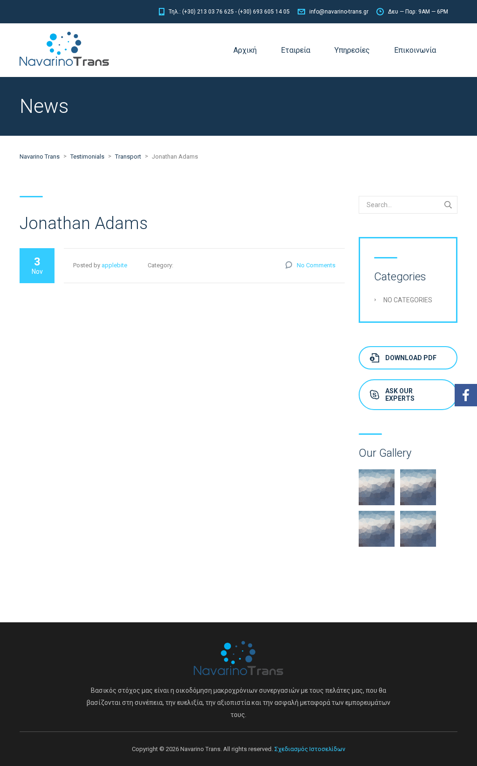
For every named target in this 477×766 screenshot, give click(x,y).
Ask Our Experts (400, 394)
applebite (114, 265)
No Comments (316, 265)
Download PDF (410, 358)
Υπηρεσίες (352, 50)
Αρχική (245, 50)
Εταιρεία (295, 50)
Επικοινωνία (415, 50)
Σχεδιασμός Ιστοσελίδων (309, 748)
